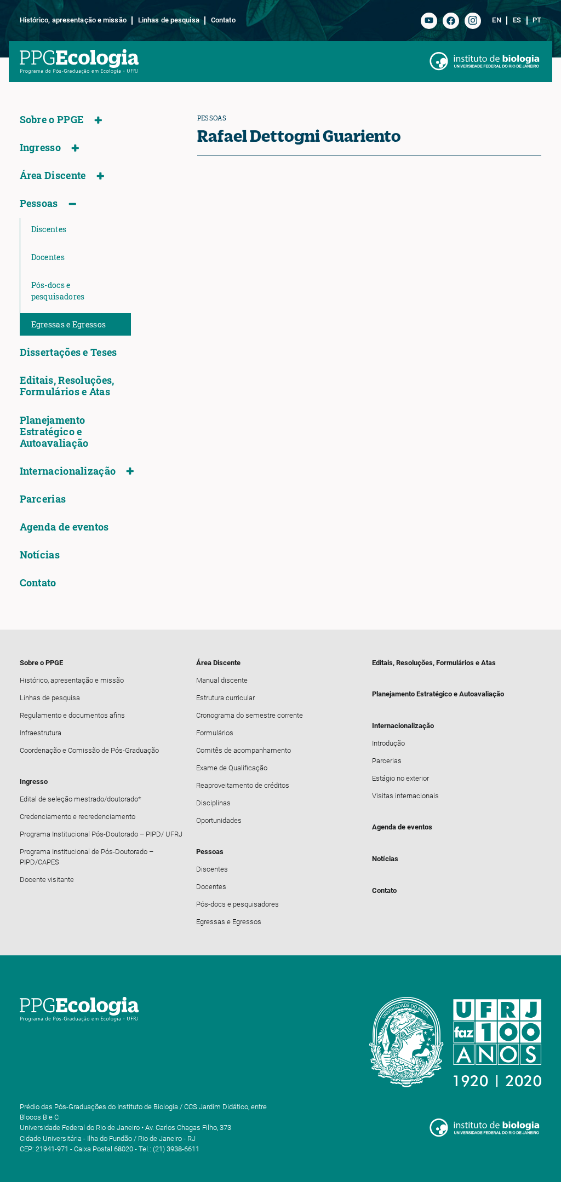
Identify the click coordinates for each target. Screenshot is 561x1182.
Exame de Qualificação (231, 768)
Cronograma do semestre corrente (249, 715)
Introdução (388, 743)
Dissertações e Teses (68, 352)
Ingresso (40, 147)
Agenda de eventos (64, 527)
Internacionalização (68, 471)
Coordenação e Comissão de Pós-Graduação (89, 750)
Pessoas (39, 203)
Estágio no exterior (400, 778)
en (496, 20)
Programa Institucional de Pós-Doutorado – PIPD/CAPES (86, 856)
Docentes (48, 257)
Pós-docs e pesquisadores (58, 291)
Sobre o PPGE (52, 119)
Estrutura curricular (225, 698)
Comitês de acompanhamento (243, 750)
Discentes (49, 229)
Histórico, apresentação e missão (73, 20)
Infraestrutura (40, 733)
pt (537, 20)
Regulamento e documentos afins (72, 715)
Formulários (214, 733)
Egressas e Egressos (68, 324)
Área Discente (53, 175)
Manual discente (222, 680)
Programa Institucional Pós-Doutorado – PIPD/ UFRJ (101, 834)
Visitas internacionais (405, 796)
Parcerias (43, 499)
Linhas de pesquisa (168, 20)
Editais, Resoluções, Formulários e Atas (67, 385)
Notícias (40, 555)
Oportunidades (219, 820)
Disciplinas (213, 803)
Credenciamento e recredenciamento (77, 816)
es (517, 20)
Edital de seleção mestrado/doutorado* (80, 799)
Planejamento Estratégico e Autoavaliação (54, 431)
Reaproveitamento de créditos (242, 785)
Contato (223, 20)
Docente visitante (47, 879)
